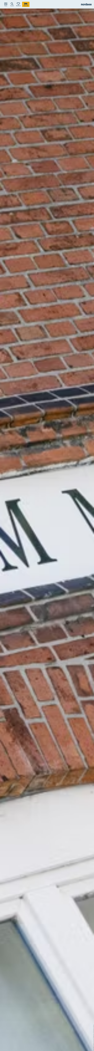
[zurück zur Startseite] (86, 4)
